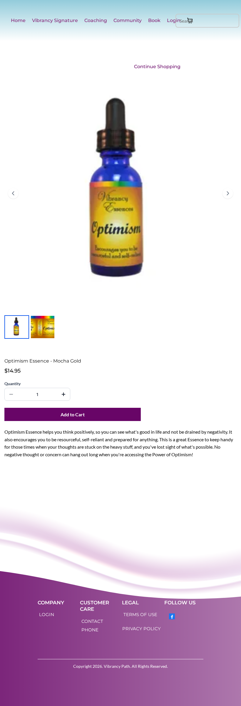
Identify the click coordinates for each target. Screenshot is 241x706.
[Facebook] (172, 616)
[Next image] (227, 193)
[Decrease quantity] (11, 394)
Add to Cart (73, 414)
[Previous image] (13, 193)
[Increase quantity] (63, 394)
